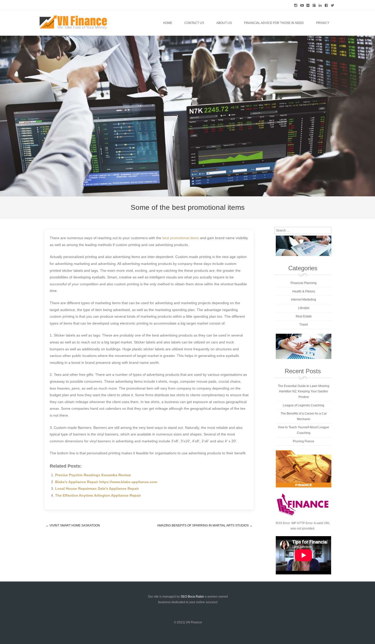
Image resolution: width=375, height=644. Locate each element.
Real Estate (304, 316)
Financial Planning (304, 283)
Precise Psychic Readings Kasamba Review (93, 475)
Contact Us (194, 23)
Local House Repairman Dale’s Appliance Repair (97, 488)
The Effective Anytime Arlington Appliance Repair (98, 495)
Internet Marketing (303, 299)
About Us (224, 23)
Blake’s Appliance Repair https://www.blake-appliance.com (106, 482)
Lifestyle (303, 308)
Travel (303, 324)
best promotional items (180, 238)
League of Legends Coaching (303, 405)
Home (167, 23)
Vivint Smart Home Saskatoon (73, 525)
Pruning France (303, 441)
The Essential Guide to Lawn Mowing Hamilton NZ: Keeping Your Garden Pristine (303, 391)
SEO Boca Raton (192, 596)
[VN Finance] (73, 22)
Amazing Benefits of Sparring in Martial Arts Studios (205, 525)
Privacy (322, 23)
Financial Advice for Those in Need (274, 23)
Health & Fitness (303, 291)
